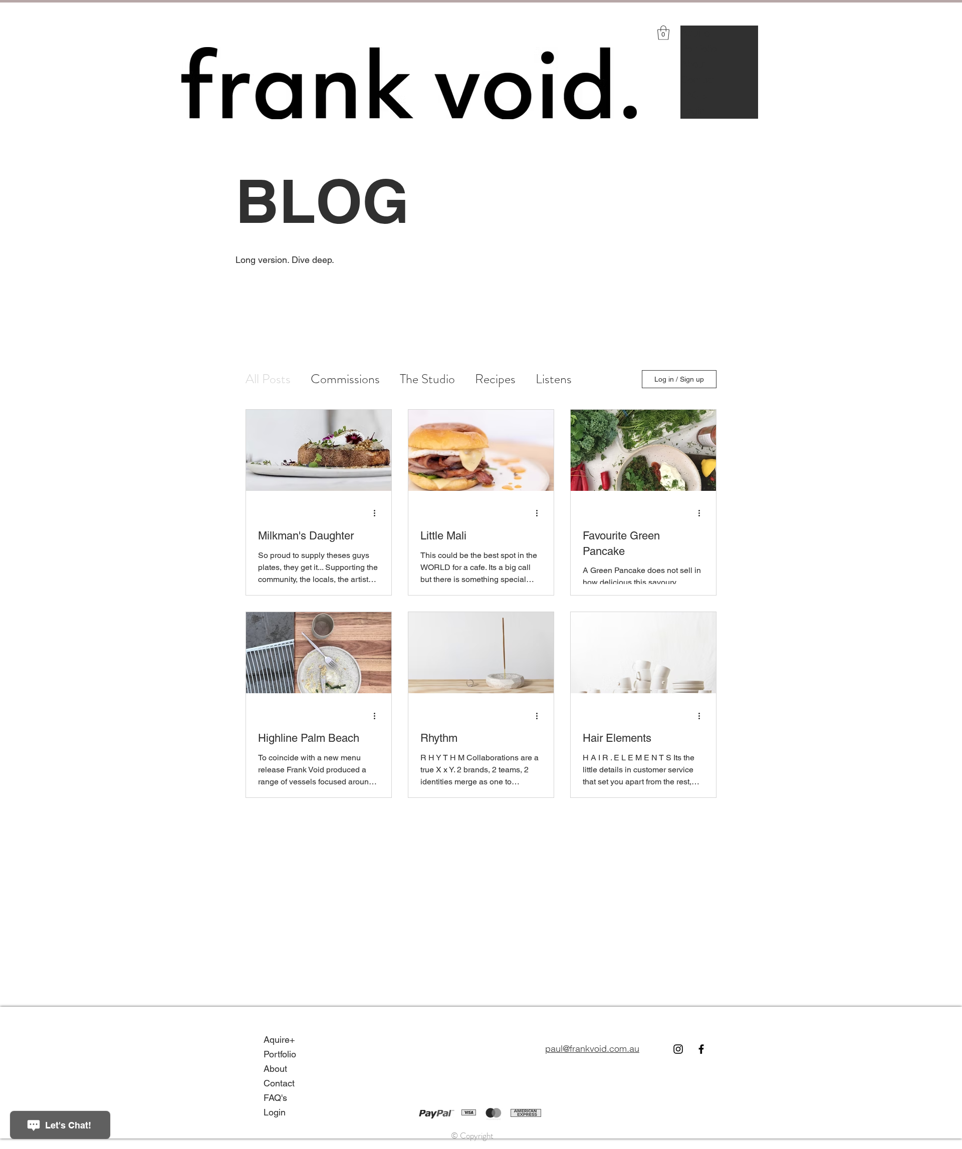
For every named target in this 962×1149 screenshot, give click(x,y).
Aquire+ (698, 33)
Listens (554, 379)
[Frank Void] (701, 1049)
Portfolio (699, 49)
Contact (698, 80)
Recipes (495, 379)
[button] (663, 33)
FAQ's (694, 95)
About (694, 64)
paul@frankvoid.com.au (592, 1048)
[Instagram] (678, 1049)
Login (693, 111)
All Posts (268, 379)
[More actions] (378, 513)
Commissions (345, 379)
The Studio (427, 379)
